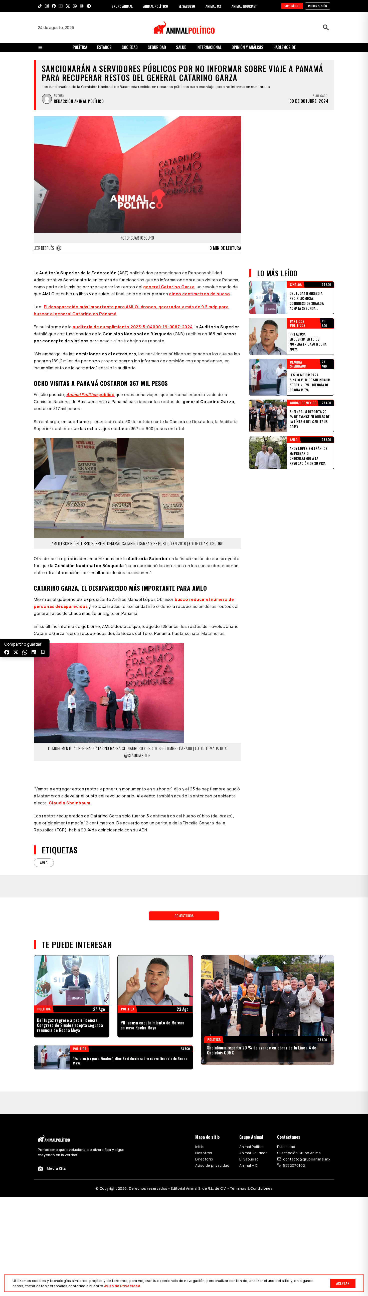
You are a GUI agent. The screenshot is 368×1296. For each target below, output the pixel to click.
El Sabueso (249, 1159)
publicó (90, 394)
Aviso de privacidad (212, 1165)
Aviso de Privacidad (122, 1285)
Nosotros (203, 1152)
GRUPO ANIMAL (122, 6)
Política (80, 47)
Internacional (209, 47)
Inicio (200, 1146)
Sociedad (130, 47)
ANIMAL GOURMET (244, 6)
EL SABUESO (186, 6)
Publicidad (286, 1146)
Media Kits (56, 1168)
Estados (104, 47)
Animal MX (248, 1165)
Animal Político (252, 1146)
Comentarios (184, 915)
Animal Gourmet (253, 1152)
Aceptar (342, 1283)
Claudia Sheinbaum (69, 803)
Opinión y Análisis (247, 47)
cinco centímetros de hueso (199, 294)
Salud (181, 47)
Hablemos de (284, 47)
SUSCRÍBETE (292, 6)
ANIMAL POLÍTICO (155, 6)
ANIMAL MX (213, 6)
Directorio (204, 1159)
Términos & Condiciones (251, 1188)
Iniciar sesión (317, 6)
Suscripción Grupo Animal (299, 1152)
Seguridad (157, 47)
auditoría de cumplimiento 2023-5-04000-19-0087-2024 (133, 327)
